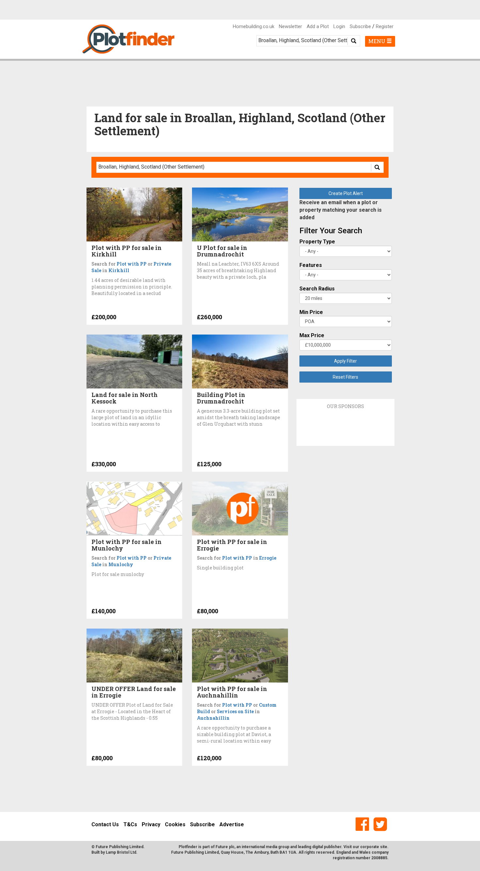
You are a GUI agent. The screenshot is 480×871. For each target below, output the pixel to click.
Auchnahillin (213, 718)
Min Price (311, 312)
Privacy (151, 824)
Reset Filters (345, 377)
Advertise (231, 824)
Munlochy (120, 564)
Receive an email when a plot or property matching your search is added (340, 210)
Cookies (175, 824)
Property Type (317, 241)
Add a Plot (318, 26)
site (383, 847)
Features (310, 265)
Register (384, 26)
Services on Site (235, 711)
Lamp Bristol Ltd (121, 852)
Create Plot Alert (345, 193)
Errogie (267, 558)
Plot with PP (132, 264)
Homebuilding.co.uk (253, 26)
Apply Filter (345, 361)
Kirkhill (118, 270)
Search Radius (317, 289)
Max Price (311, 335)
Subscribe (360, 26)
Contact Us (105, 824)
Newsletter (290, 26)
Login (339, 26)
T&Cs (130, 824)
